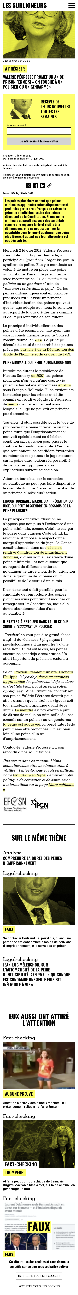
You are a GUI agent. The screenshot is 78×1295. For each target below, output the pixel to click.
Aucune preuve (19, 1094)
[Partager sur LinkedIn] (42, 186)
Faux (9, 929)
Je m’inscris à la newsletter (39, 141)
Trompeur (14, 1172)
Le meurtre (24, 710)
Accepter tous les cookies (39, 1286)
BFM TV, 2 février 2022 (22, 193)
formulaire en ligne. (29, 775)
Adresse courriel (16, 125)
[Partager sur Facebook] (35, 186)
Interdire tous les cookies (39, 1275)
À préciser (15, 69)
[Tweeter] (28, 186)
